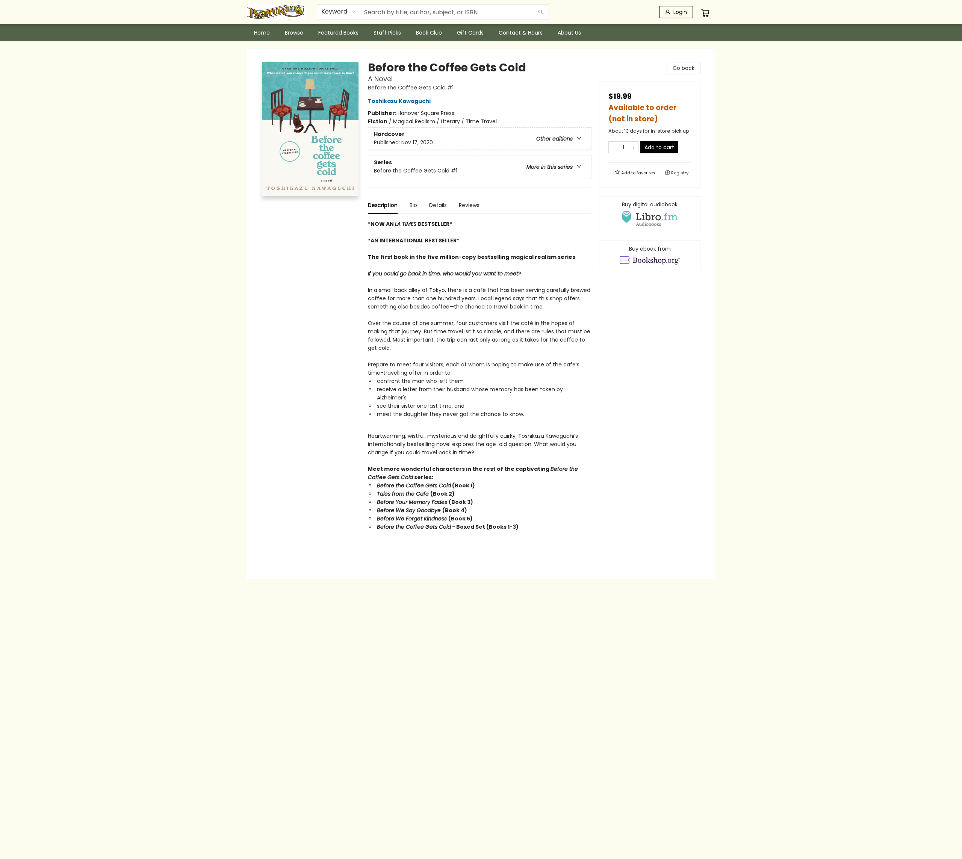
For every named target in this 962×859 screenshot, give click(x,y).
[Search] (540, 12)
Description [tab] (383, 205)
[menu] (481, 32)
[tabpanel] (479, 391)
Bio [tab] (413, 205)
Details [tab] (438, 205)
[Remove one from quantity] (613, 147)
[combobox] (338, 12)
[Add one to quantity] (633, 147)
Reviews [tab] (469, 205)
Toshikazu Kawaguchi (399, 101)
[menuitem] (262, 32)
